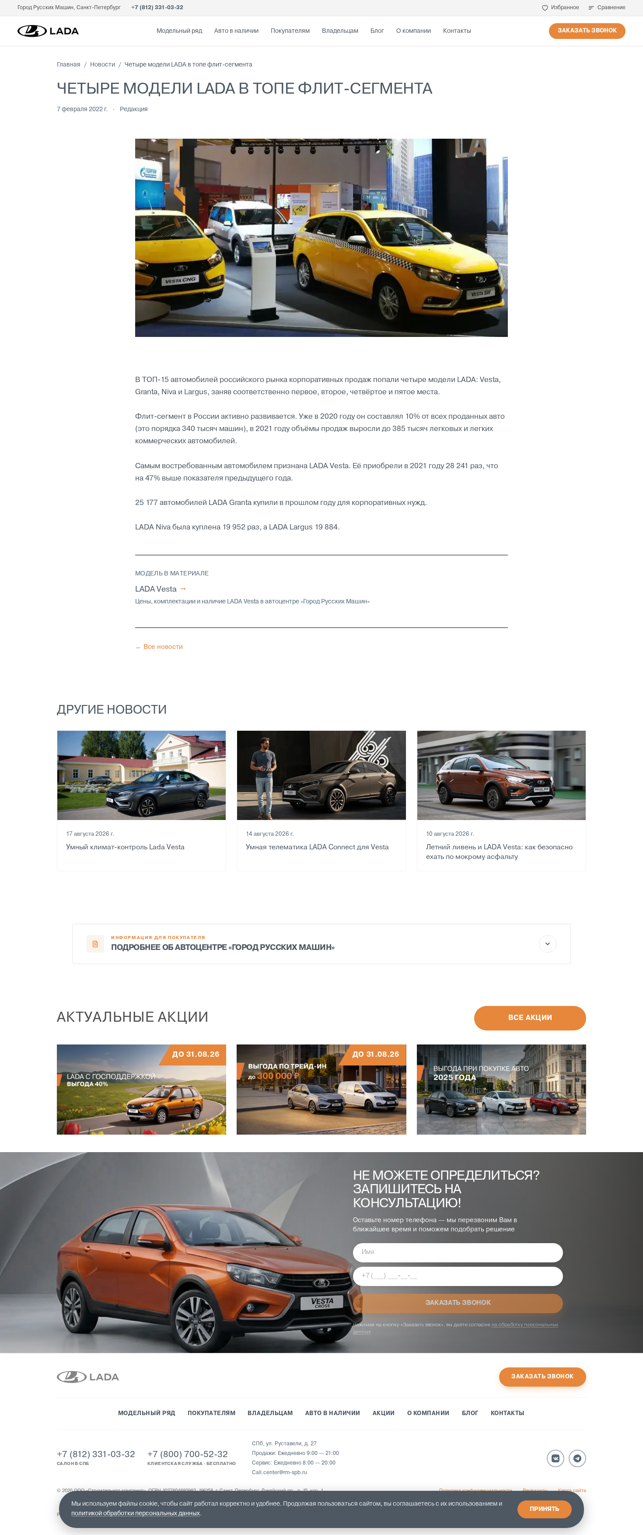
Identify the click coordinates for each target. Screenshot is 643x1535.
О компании (413, 31)
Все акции (530, 1018)
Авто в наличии (236, 31)
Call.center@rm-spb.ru (279, 1473)
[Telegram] (577, 1458)
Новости (102, 65)
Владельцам (340, 31)
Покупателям (290, 31)
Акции (384, 1413)
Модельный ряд (179, 31)
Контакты (457, 31)
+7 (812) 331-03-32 (157, 8)
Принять (544, 1509)
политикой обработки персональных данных (135, 1514)
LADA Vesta (160, 589)
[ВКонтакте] (555, 1458)
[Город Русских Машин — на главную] (48, 31)
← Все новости (159, 647)
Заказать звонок (587, 30)
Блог (377, 31)
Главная (68, 65)
